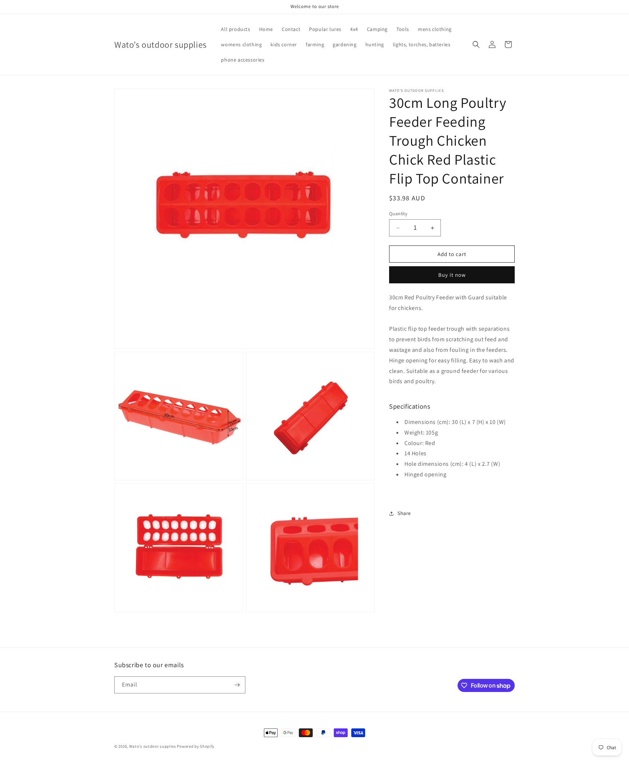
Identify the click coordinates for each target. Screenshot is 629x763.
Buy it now (452, 274)
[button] (476, 44)
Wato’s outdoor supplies (152, 746)
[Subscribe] (237, 684)
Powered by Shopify (195, 746)
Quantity (398, 214)
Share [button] (404, 513)
